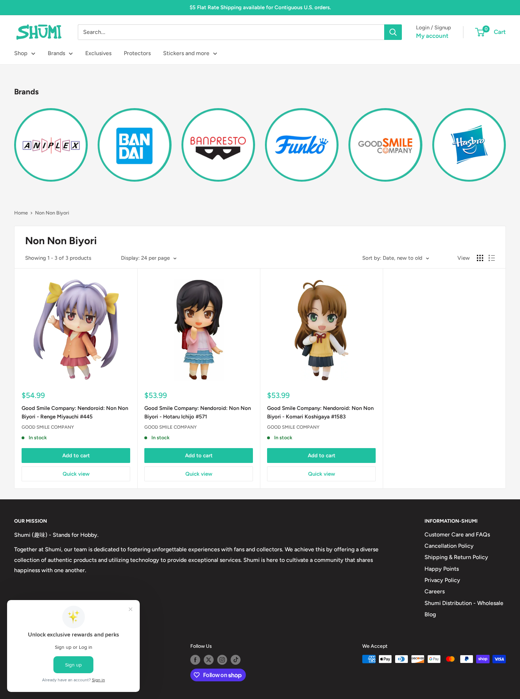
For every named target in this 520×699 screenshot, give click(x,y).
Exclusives (98, 53)
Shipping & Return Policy (456, 557)
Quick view (76, 474)
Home (21, 213)
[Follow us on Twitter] (209, 660)
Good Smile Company (48, 427)
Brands (56, 53)
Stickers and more (186, 53)
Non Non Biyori (52, 213)
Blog (430, 614)
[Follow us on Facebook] (195, 660)
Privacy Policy (442, 580)
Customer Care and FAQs (457, 534)
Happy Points (441, 568)
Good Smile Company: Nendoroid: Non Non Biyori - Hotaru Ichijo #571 (197, 412)
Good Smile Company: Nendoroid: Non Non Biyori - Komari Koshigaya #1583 (320, 412)
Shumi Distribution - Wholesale (463, 603)
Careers (434, 591)
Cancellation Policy (449, 545)
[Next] (505, 141)
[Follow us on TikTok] (236, 660)
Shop (21, 53)
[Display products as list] (492, 258)
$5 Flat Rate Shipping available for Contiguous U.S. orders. (260, 7)
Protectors (137, 53)
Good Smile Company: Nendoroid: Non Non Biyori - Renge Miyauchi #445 (75, 412)
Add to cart (76, 455)
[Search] (393, 32)
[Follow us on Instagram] (222, 660)
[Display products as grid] (480, 258)
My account (432, 35)
